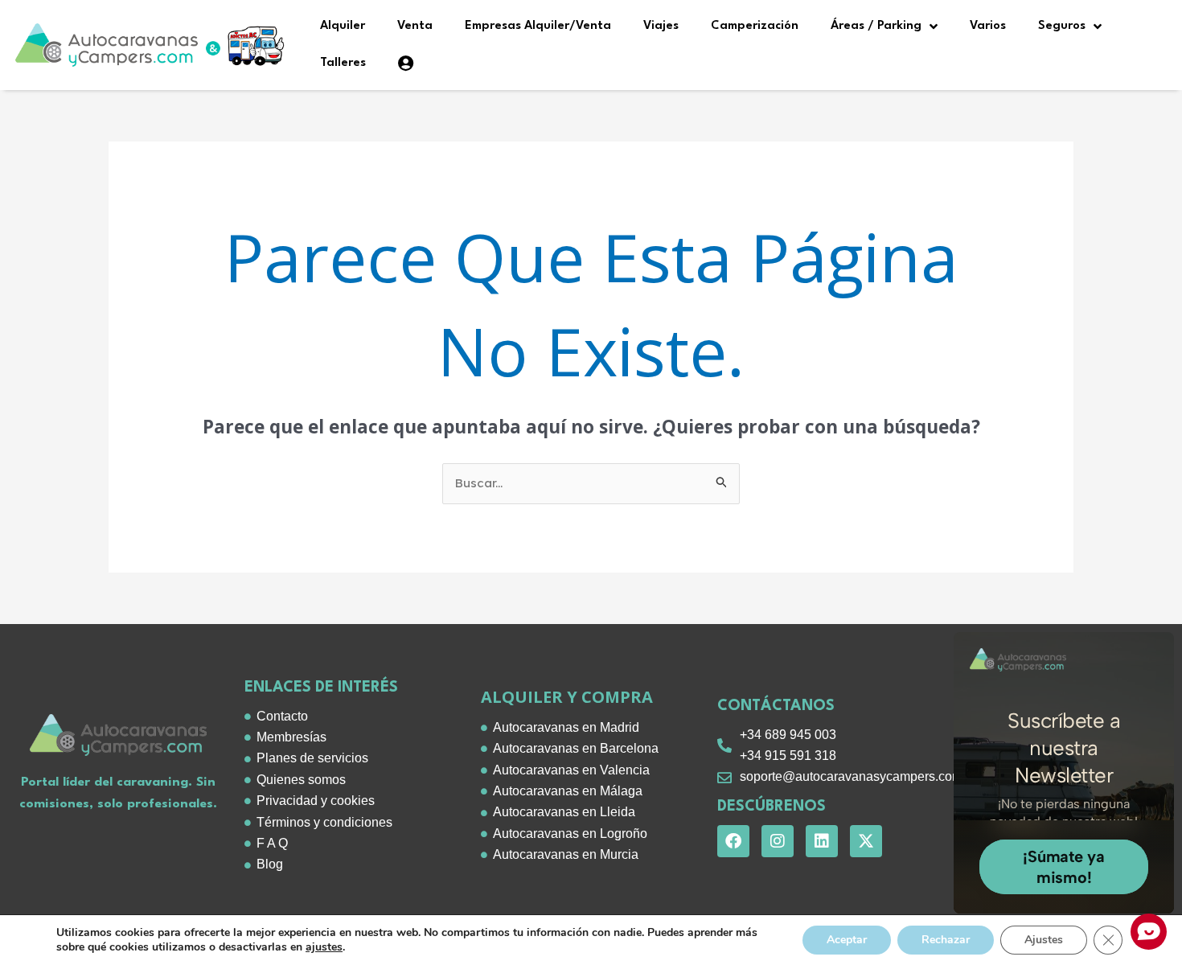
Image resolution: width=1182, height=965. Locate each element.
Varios (988, 26)
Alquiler (342, 26)
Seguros (1062, 26)
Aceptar (847, 939)
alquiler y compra (567, 697)
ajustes (324, 947)
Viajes (661, 26)
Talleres (343, 63)
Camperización (754, 26)
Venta (415, 26)
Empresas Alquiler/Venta (538, 26)
